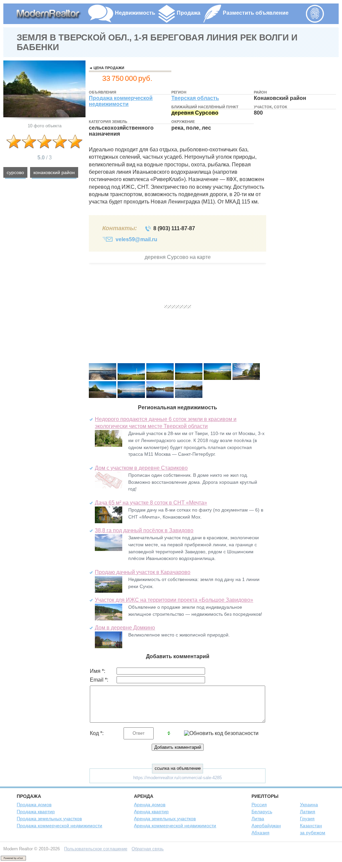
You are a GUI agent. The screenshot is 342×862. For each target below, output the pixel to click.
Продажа (188, 13)
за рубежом (312, 832)
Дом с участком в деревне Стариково (141, 468)
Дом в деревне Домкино (125, 627)
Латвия (307, 811)
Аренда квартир (151, 811)
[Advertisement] (303, 246)
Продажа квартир (36, 811)
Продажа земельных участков (49, 818)
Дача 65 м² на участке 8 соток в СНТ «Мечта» (151, 503)
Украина (309, 804)
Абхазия (260, 832)
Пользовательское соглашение (95, 848)
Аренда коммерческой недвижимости (175, 825)
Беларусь (261, 811)
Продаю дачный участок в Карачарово (142, 572)
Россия (259, 804)
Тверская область (195, 98)
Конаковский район (54, 172)
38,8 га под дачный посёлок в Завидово (144, 530)
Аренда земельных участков (165, 818)
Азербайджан (266, 825)
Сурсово (15, 172)
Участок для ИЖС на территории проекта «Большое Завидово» (174, 600)
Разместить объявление (256, 13)
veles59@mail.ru (136, 239)
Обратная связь (148, 848)
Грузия (307, 818)
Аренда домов (149, 804)
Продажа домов (34, 804)
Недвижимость (135, 13)
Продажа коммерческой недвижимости (121, 101)
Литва (257, 818)
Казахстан (311, 825)
